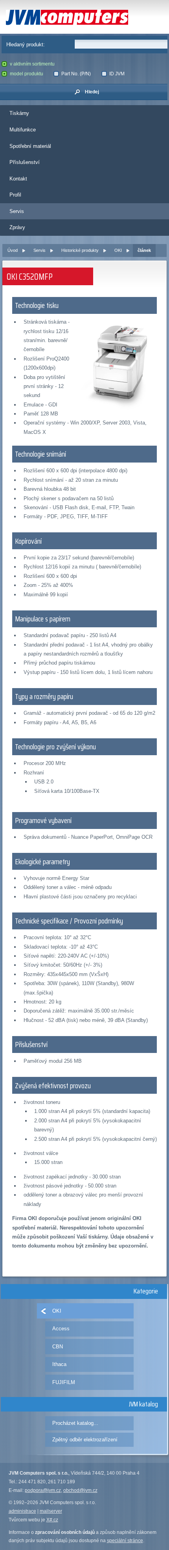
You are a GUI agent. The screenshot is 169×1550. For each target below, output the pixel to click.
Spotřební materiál (30, 146)
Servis (16, 211)
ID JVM (117, 73)
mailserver (51, 1511)
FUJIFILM (63, 1382)
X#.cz (52, 1520)
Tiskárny (19, 113)
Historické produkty (80, 250)
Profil (15, 195)
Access (61, 1328)
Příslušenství (24, 162)
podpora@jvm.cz (43, 1490)
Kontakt (18, 179)
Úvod (12, 250)
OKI (118, 250)
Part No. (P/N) (76, 73)
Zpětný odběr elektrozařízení (85, 1440)
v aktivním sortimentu (32, 64)
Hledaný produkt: (25, 44)
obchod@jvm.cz (80, 1490)
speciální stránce (125, 1540)
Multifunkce (22, 130)
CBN (57, 1347)
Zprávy (17, 227)
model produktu (26, 73)
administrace (22, 1511)
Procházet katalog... (75, 1423)
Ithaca (59, 1364)
